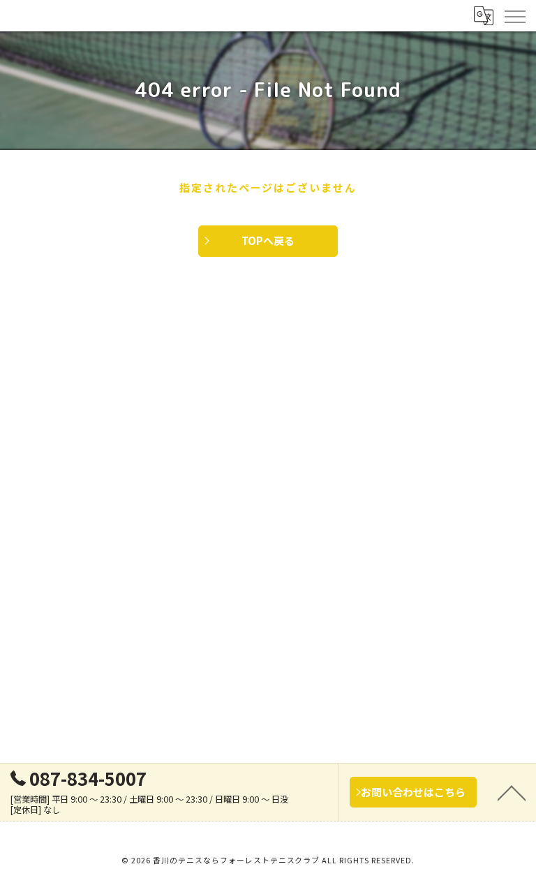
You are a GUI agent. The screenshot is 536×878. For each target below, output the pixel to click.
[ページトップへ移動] (512, 792)
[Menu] (514, 15)
